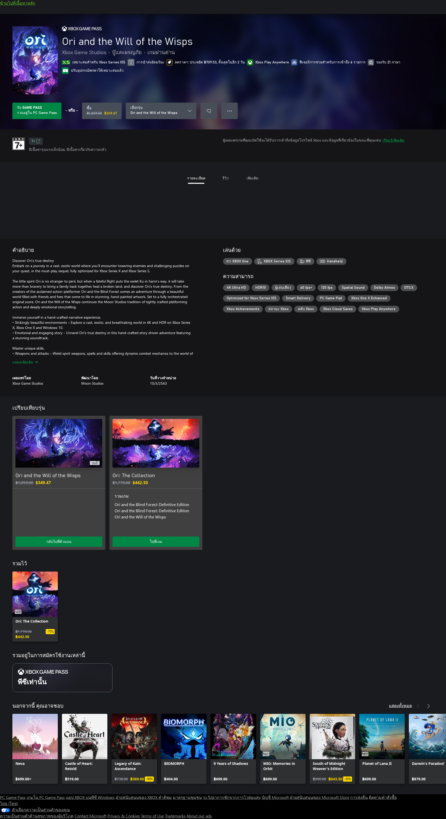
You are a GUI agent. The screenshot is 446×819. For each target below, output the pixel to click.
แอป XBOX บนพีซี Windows (90, 797)
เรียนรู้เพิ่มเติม (393, 140)
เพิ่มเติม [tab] (252, 178)
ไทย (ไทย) (9, 803)
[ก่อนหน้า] (418, 706)
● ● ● (229, 110)
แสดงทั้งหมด (400, 705)
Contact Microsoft (90, 815)
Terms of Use (152, 815)
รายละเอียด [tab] (196, 178)
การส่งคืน (359, 797)
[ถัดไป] (428, 706)
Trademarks (175, 815)
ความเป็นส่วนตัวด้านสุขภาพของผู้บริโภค (37, 815)
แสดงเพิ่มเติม (22, 362)
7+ (33, 141)
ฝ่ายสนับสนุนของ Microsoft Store (319, 797)
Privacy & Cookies (123, 815)
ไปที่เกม (156, 541)
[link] (35, 607)
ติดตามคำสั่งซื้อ (383, 797)
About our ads (199, 815)
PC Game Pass (13, 797)
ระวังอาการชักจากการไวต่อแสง (232, 797)
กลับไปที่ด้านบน (58, 541)
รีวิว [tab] (225, 178)
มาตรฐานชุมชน (187, 797)
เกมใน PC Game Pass (46, 797)
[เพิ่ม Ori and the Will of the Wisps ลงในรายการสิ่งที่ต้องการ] (209, 111)
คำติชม (165, 797)
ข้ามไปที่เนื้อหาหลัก (17, 3)
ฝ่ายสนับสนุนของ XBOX (137, 797)
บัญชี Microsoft (275, 797)
